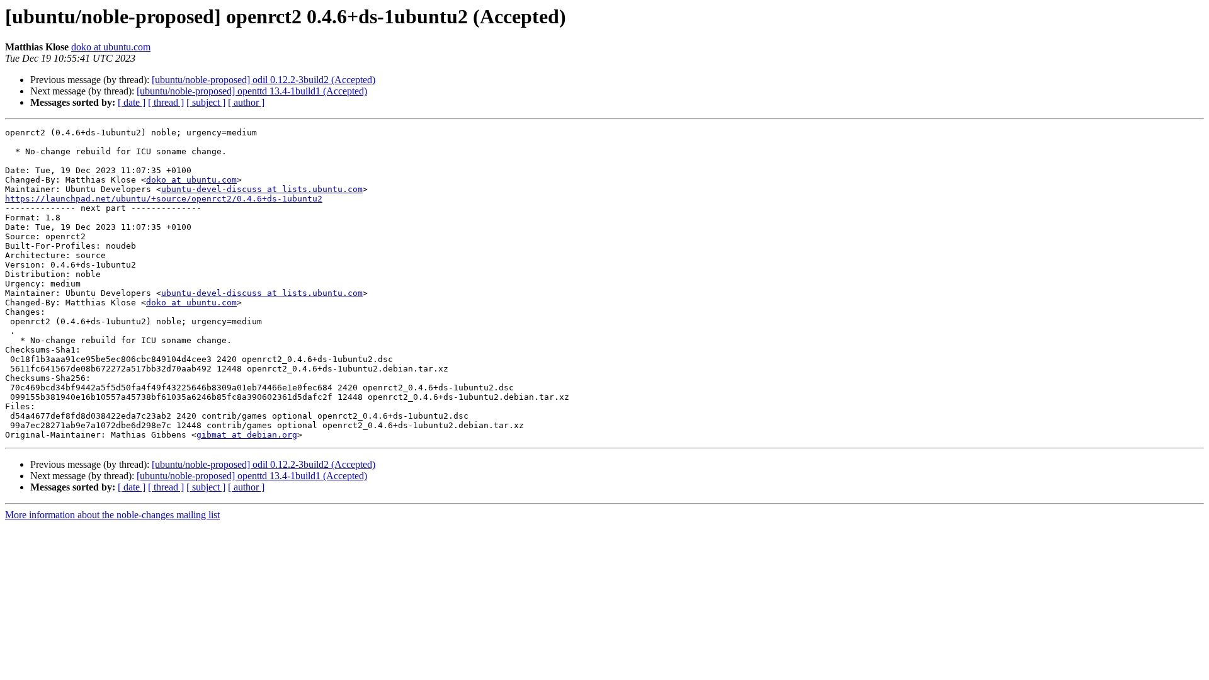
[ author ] (246, 102)
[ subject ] (205, 102)
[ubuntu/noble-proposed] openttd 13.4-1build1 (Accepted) (252, 91)
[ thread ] (166, 102)
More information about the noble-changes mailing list (112, 514)
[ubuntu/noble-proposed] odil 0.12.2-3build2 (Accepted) (263, 79)
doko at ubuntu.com (110, 47)
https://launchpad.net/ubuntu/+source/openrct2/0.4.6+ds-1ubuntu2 (163, 198)
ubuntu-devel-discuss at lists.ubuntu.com (262, 189)
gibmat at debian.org (246, 434)
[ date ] (131, 102)
